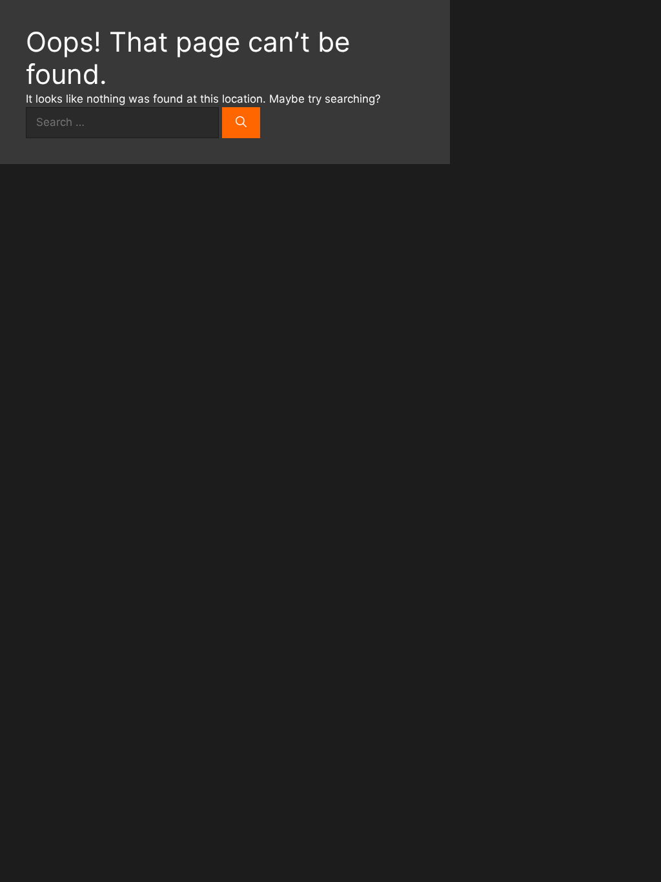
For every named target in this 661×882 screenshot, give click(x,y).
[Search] (241, 122)
